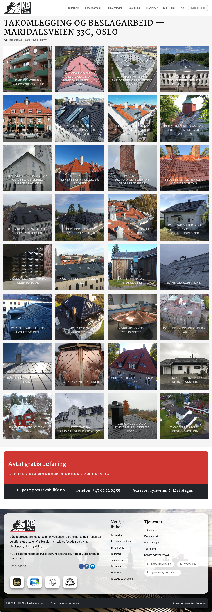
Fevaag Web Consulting (194, 603)
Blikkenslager (114, 8)
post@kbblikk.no (48, 490)
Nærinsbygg (31, 40)
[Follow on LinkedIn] (92, 566)
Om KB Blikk (168, 8)
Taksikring (134, 8)
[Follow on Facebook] (81, 566)
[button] (182, 8)
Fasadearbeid (93, 8)
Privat (43, 40)
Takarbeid (73, 8)
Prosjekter (152, 8)
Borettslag (16, 40)
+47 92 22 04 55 (106, 491)
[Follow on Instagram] (86, 566)
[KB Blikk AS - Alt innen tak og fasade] (17, 8)
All (5, 40)
